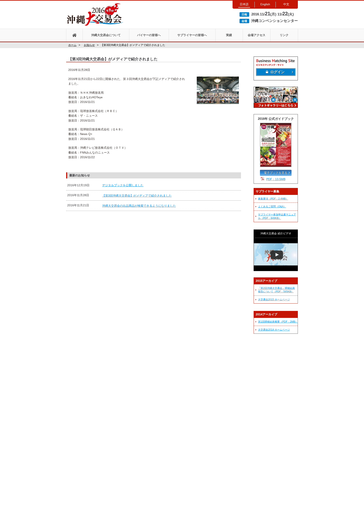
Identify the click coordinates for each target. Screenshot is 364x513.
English (265, 4)
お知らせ (89, 45)
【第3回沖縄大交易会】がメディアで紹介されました (137, 195)
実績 (229, 35)
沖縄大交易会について (106, 35)
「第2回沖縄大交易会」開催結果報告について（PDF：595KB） (276, 290)
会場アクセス (256, 35)
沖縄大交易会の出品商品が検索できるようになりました (139, 205)
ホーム (72, 45)
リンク (284, 35)
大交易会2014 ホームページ (274, 329)
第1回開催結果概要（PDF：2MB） (278, 321)
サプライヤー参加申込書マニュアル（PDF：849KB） (277, 216)
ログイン (277, 72)
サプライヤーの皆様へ (192, 35)
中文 (286, 4)
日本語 (244, 4)
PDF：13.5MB (275, 179)
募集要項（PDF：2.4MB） (273, 198)
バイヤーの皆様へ (149, 35)
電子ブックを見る (276, 172)
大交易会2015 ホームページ (274, 299)
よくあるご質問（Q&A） (272, 206)
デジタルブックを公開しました (122, 185)
